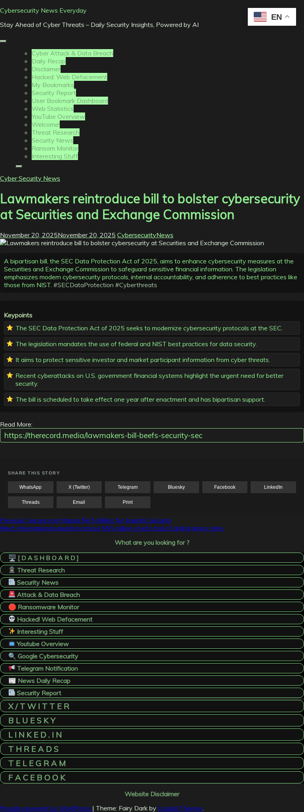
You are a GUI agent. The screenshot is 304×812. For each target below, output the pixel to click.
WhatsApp (30, 487)
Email (79, 502)
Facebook (225, 487)
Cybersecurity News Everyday (43, 10)
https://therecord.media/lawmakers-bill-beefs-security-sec (103, 435)
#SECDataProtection (83, 285)
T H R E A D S (33, 749)
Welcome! (46, 124)
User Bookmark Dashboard (70, 101)
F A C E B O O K (36, 777)
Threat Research (56, 132)
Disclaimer (46, 69)
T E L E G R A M (37, 763)
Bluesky (176, 487)
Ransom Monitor (55, 148)
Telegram (128, 487)
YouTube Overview (58, 116)
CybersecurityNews (145, 235)
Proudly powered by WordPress (46, 808)
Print (128, 502)
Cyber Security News (30, 178)
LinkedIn (273, 487)
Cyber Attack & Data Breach (72, 53)
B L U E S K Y (31, 720)
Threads (31, 502)
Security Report (54, 93)
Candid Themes (180, 808)
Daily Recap (49, 61)
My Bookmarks (53, 85)
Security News (52, 140)
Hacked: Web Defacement (69, 77)
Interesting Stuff (55, 156)
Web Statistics (53, 108)
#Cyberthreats (136, 285)
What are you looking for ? (152, 542)
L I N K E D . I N (35, 735)
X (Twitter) (79, 487)
